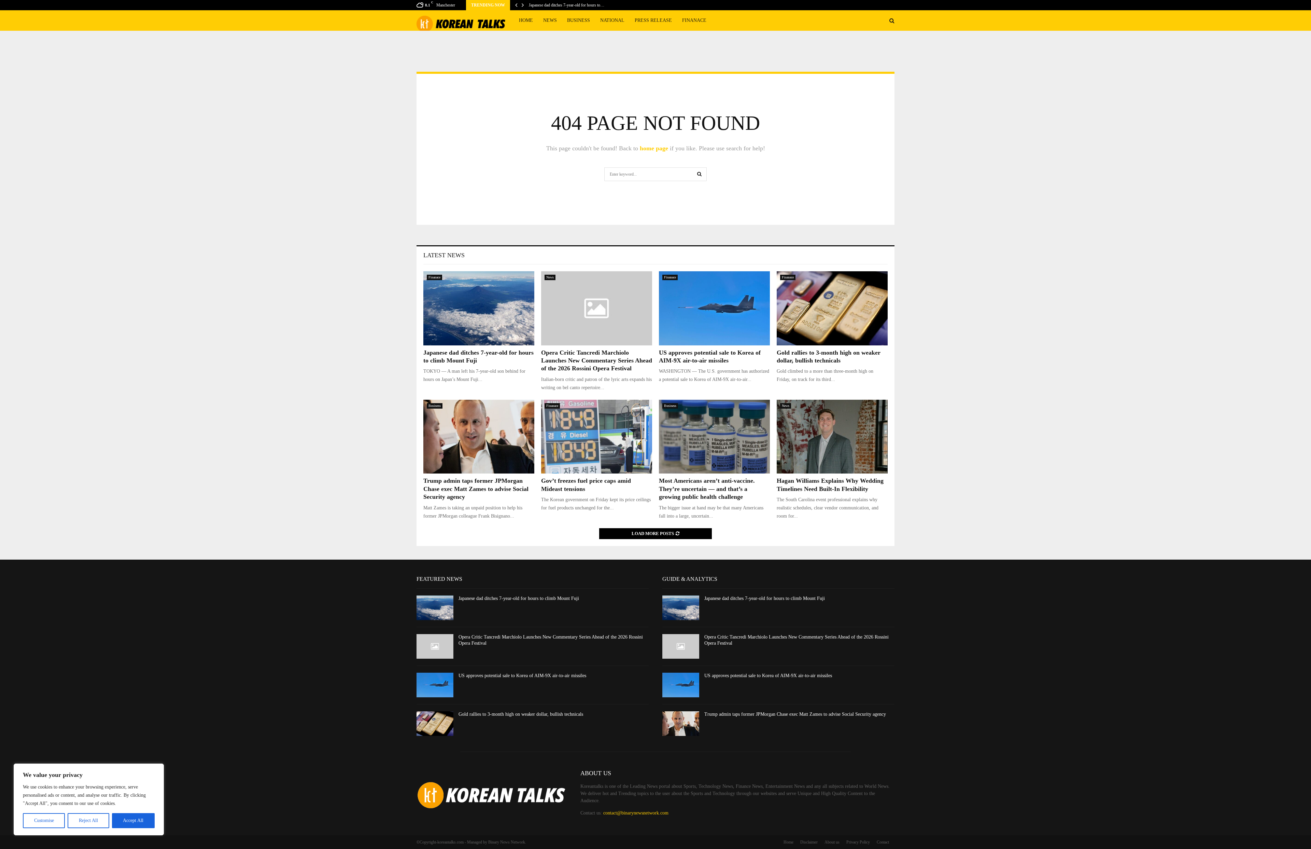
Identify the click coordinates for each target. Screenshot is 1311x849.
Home (526, 20)
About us (832, 842)
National (612, 20)
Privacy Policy (858, 842)
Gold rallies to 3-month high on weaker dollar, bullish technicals (521, 714)
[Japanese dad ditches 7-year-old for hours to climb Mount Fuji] (478, 308)
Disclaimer (809, 842)
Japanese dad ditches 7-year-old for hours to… (566, 5)
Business (578, 20)
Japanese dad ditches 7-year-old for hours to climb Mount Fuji (519, 598)
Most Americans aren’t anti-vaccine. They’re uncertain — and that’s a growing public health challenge (707, 488)
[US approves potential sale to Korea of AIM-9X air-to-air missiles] (714, 308)
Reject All (88, 820)
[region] (89, 799)
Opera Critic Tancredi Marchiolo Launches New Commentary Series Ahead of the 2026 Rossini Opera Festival (596, 360)
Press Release (653, 20)
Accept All (133, 820)
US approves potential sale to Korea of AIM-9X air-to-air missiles (522, 675)
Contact (883, 842)
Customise (44, 820)
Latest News (444, 255)
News (550, 20)
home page (654, 148)
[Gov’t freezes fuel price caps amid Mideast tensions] (596, 437)
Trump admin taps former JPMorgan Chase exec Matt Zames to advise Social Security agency (475, 488)
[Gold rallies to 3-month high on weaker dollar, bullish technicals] (832, 308)
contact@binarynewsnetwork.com (635, 813)
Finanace (694, 20)
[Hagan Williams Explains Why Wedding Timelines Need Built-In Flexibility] (832, 437)
